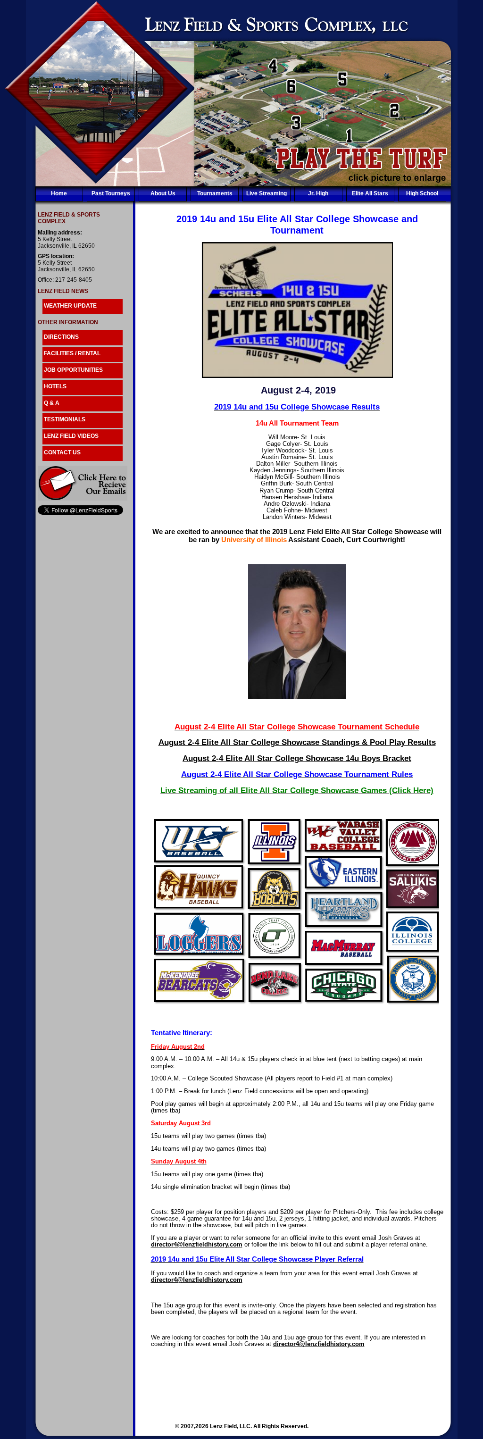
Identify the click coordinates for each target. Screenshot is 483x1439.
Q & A (51, 403)
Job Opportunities (73, 370)
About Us (162, 193)
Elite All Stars (370, 193)
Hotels (55, 386)
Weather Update (70, 305)
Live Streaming (266, 193)
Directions (61, 337)
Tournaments (215, 193)
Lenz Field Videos (71, 436)
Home (59, 193)
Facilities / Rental (72, 353)
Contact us (62, 452)
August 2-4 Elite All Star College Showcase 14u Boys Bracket (297, 758)
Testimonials (64, 419)
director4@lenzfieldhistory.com (196, 1244)
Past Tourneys (111, 193)
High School (422, 193)
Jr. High (318, 193)
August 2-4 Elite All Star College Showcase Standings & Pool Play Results (297, 742)
